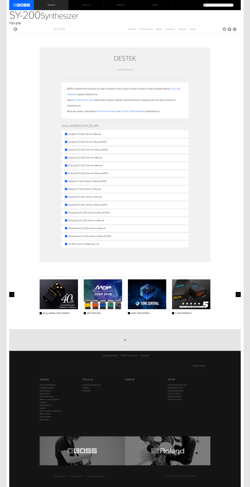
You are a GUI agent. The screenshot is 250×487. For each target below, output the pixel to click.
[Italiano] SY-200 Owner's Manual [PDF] (87, 181)
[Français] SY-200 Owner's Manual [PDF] (88, 173)
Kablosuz (43, 402)
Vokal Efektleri (45, 405)
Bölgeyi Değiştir (199, 366)
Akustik (43, 408)
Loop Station (45, 394)
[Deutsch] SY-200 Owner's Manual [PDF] (88, 149)
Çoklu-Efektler (45, 391)
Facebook (229, 29)
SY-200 (59, 29)
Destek (155, 5)
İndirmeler (182, 29)
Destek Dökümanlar (176, 391)
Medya (159, 29)
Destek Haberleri (174, 396)
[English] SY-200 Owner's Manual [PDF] (87, 141)
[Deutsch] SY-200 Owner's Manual (85, 157)
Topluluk (85, 5)
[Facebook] (41, 367)
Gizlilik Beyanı (59, 476)
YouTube (85, 388)
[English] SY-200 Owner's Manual (84, 134)
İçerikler (121, 5)
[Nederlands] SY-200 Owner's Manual (86, 228)
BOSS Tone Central (129, 355)
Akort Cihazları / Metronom (50, 411)
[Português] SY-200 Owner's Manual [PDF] (89, 212)
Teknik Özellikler (146, 29)
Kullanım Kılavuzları (125, 70)
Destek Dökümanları (131, 111)
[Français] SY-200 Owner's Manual (85, 165)
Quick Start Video (175, 399)
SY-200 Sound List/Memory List (83, 244)
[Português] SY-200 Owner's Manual (86, 220)
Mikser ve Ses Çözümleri (49, 399)
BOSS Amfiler (45, 414)
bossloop (145, 355)
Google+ (235, 29)
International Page (110, 355)
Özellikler (132, 29)
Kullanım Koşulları (76, 476)
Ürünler (44, 379)
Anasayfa (15, 29)
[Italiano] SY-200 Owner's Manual (84, 189)
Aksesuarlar (170, 29)
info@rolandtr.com (83, 100)
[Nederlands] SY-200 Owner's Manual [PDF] (89, 236)
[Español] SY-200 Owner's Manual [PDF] (88, 204)
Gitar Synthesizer (46, 396)
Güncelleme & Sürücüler (177, 385)
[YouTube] (47, 367)
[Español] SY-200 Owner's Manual (85, 196)
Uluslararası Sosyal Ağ (91, 385)
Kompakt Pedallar (47, 388)
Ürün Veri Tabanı (174, 394)
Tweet (224, 29)
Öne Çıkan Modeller (48, 385)
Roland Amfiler (45, 417)
